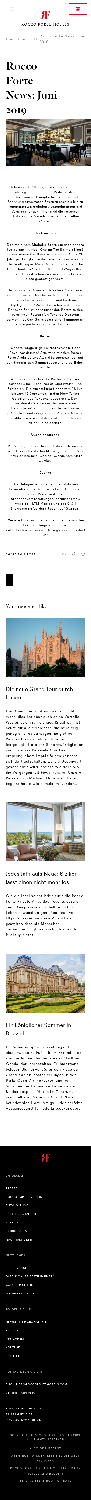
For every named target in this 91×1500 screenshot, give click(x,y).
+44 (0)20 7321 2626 (21, 1393)
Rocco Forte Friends (24, 1197)
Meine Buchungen (21, 1293)
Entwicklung (17, 1205)
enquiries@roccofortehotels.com (36, 1384)
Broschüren (16, 1231)
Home (11, 39)
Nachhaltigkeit (19, 1239)
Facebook (14, 1330)
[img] (45, 647)
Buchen (78, 9)
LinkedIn (13, 1356)
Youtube (13, 1347)
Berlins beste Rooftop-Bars (46, 1480)
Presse (12, 1188)
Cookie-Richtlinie (21, 1285)
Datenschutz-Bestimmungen (31, 1276)
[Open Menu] (12, 9)
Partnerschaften (21, 1213)
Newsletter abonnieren (27, 1321)
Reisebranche (18, 1268)
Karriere (13, 1222)
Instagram (15, 1339)
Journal (28, 39)
